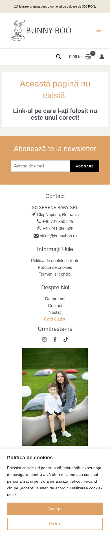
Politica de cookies (55, 267)
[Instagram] (44, 339)
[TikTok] (65, 339)
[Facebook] (55, 339)
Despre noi (55, 299)
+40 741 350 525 (57, 221)
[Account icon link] (101, 56)
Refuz (55, 524)
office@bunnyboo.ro (58, 236)
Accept (55, 509)
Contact (55, 305)
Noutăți (55, 312)
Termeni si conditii (55, 274)
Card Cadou (55, 319)
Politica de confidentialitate (55, 260)
